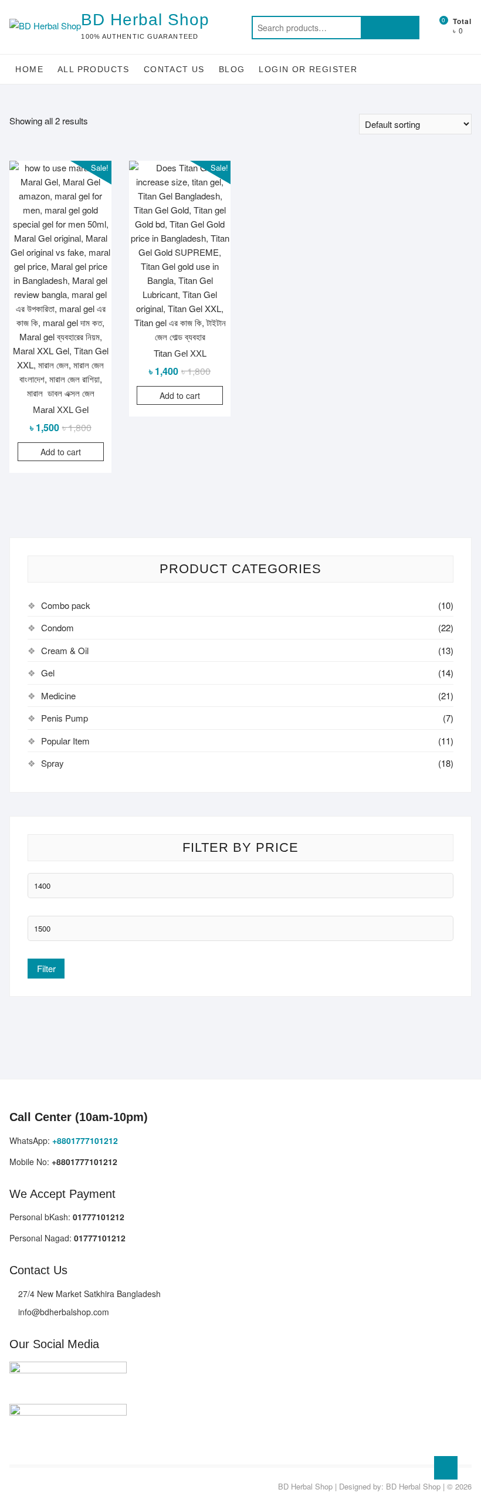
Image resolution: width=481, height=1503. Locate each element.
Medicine (58, 695)
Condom (57, 627)
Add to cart (60, 452)
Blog (232, 69)
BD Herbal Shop (145, 20)
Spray (52, 763)
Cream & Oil (65, 650)
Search (390, 27)
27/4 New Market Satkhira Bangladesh (88, 1293)
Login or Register (308, 69)
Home (29, 69)
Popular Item (65, 740)
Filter (46, 968)
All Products (93, 69)
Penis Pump (64, 718)
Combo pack (65, 605)
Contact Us (174, 69)
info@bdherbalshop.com (62, 1312)
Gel (48, 672)
